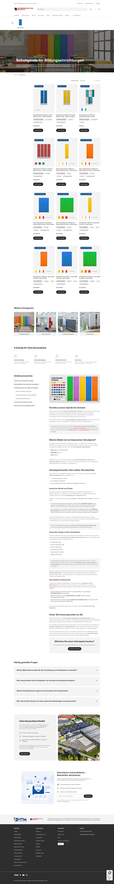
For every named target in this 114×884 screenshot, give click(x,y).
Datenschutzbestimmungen (63, 801)
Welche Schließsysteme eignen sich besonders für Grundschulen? (42, 691)
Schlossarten (52, 586)
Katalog (38, 843)
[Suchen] (84, 9)
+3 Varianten (72, 163)
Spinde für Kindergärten (79, 428)
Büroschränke (17, 834)
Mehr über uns (24, 753)
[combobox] (63, 9)
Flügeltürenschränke (19, 840)
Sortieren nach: (75, 80)
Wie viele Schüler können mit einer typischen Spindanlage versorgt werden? (46, 701)
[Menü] (112, 871)
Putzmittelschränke (19, 846)
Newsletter (39, 856)
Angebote (16, 15)
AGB (59, 837)
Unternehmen (39, 828)
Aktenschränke (18, 856)
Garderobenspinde (84, 429)
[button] (67, 15)
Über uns (38, 831)
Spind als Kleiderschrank (20, 862)
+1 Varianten (37, 109)
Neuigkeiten (39, 837)
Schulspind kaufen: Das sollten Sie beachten (26, 387)
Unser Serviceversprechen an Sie (23, 402)
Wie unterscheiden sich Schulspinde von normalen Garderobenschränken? (46, 680)
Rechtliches (61, 828)
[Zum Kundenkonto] (91, 9)
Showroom (80, 3)
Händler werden (40, 840)
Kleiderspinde (72, 429)
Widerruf (61, 844)
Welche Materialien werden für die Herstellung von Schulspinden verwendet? (47, 670)
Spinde (16, 831)
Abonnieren (88, 796)
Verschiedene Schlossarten (23, 398)
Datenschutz (61, 834)
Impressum (61, 831)
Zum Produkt (38, 130)
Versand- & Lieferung (63, 840)
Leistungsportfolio (41, 834)
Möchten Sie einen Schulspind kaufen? (24, 405)
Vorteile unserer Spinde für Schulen (23, 380)
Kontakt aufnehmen (75, 648)
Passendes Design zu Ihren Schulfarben (26, 395)
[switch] (109, 879)
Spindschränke (18, 865)
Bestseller (16, 828)
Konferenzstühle (18, 850)
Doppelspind (17, 859)
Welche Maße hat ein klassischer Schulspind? (26, 384)
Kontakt (98, 3)
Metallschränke (18, 843)
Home (15, 75)
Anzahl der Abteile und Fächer (24, 391)
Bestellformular (89, 3)
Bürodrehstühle (18, 853)
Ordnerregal (17, 837)
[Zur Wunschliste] (95, 9)
